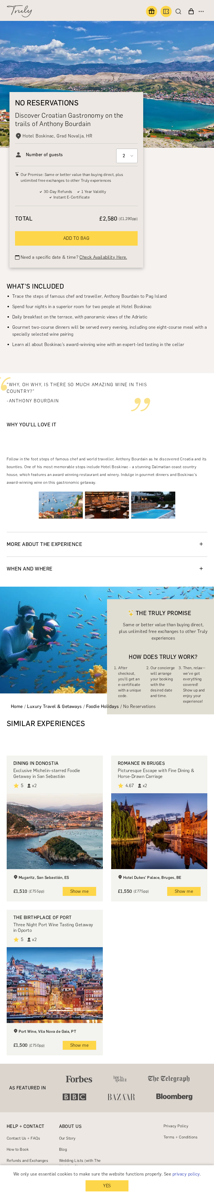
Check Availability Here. (103, 257)
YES (107, 1185)
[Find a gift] (151, 11)
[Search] (179, 11)
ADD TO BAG (76, 238)
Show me (79, 891)
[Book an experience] (166, 11)
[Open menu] (201, 11)
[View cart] (191, 11)
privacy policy (186, 1174)
